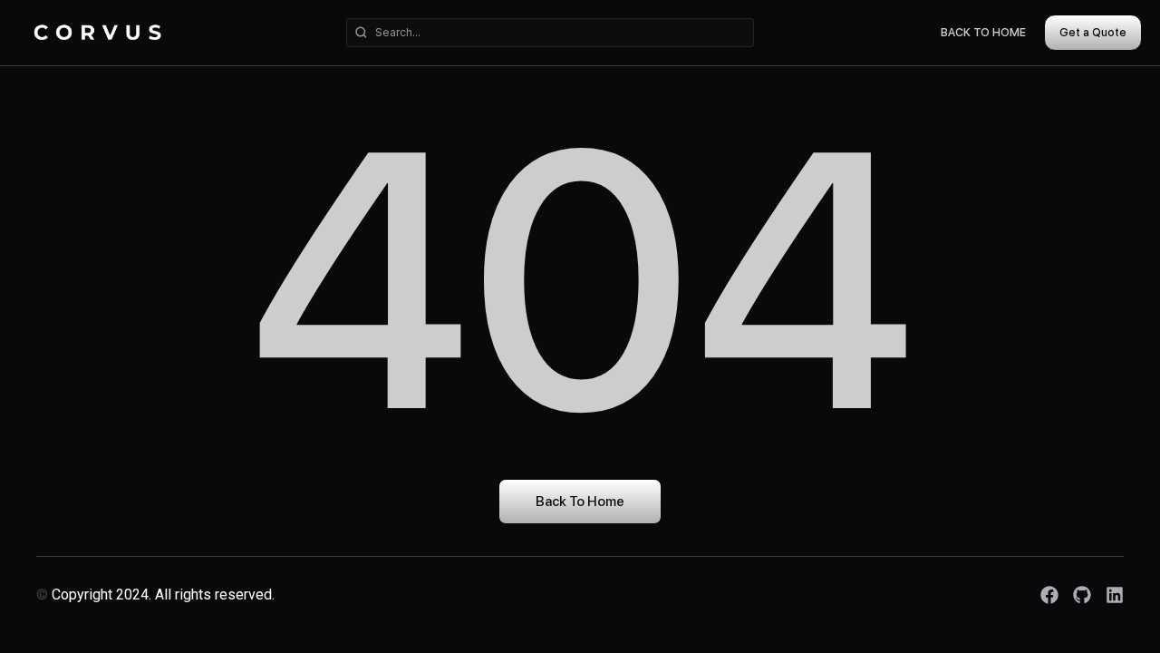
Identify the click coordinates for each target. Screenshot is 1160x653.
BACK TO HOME (983, 32)
